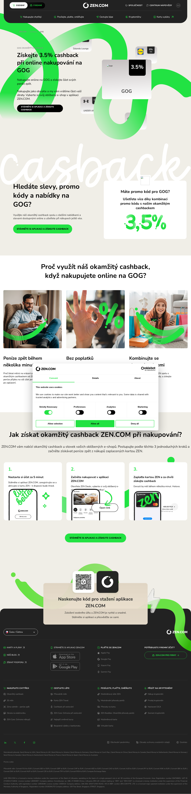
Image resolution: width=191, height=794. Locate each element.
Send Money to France (52, 755)
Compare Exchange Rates (96, 771)
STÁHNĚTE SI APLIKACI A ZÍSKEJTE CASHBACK (37, 108)
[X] (15, 742)
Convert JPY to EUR (144, 768)
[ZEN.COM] (175, 632)
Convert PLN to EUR (24, 768)
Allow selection (55, 423)
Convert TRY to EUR (61, 771)
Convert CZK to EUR (44, 771)
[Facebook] (24, 742)
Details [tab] (95, 378)
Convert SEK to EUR (178, 768)
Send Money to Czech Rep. (100, 752)
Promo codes (9, 762)
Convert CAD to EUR (110, 768)
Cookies (183, 742)
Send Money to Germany (79, 752)
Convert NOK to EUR (161, 768)
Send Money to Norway (178, 752)
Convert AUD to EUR (128, 768)
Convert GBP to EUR (58, 768)
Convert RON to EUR (78, 771)
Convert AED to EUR (93, 768)
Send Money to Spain (70, 755)
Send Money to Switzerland (33, 755)
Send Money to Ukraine (60, 752)
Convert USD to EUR (41, 768)
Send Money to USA (27, 752)
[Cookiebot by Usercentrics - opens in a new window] (143, 369)
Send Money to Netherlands (157, 752)
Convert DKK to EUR (11, 771)
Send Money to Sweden (12, 755)
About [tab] (137, 378)
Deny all (135, 423)
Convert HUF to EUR (28, 771)
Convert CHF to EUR (75, 768)
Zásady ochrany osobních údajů (155, 742)
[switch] (80, 412)
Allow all (95, 423)
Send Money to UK (43, 752)
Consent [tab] (53, 378)
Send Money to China (119, 752)
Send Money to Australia (88, 755)
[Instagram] (34, 742)
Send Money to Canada (137, 752)
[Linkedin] (5, 742)
